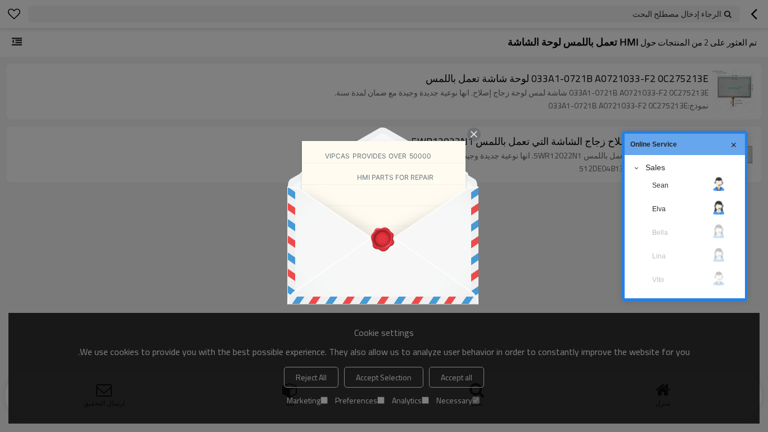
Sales (655, 167)
